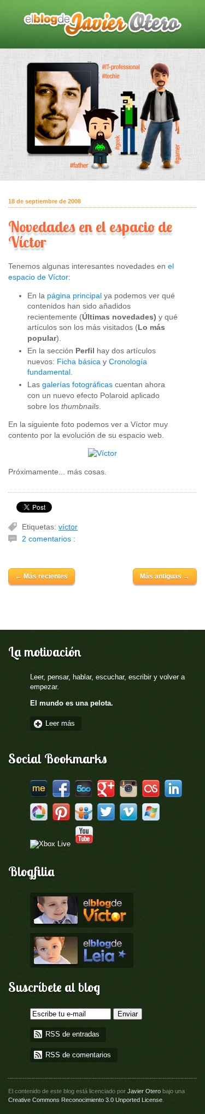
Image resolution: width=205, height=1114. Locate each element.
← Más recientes (41, 576)
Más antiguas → (165, 576)
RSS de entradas (72, 1034)
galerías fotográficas (77, 384)
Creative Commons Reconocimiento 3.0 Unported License (85, 1100)
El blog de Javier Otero (103, 24)
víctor (68, 526)
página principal (74, 295)
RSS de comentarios (78, 1055)
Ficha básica (79, 361)
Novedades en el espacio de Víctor (90, 234)
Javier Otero (144, 1091)
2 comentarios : (48, 538)
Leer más (60, 723)
